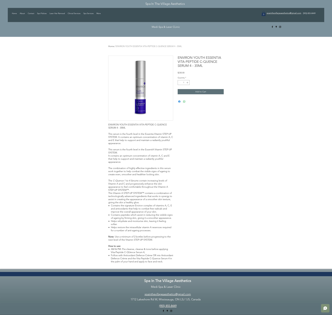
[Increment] (187, 82)
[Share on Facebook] (179, 101)
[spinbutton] (183, 82)
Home (111, 46)
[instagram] (280, 27)
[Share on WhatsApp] (184, 101)
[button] (263, 13)
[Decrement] (179, 82)
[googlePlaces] (276, 27)
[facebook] (272, 27)
